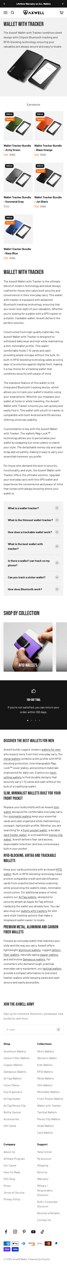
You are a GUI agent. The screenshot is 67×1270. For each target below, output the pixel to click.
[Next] (62, 4)
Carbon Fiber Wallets (17, 1058)
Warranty (42, 1178)
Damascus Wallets (15, 1071)
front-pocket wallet (35, 830)
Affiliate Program (14, 1158)
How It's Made (12, 1172)
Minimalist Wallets (48, 1091)
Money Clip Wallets (48, 1119)
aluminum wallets (30, 950)
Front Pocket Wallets (50, 1098)
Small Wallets (45, 1125)
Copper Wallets (13, 1064)
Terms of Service (14, 1192)
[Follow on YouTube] (33, 1231)
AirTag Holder (12, 1098)
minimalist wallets (20, 816)
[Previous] (4, 4)
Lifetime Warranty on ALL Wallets (33, 3)
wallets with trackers (34, 910)
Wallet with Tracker (49, 1105)
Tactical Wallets (47, 1112)
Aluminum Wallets (15, 1051)
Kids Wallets (45, 1064)
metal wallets (12, 758)
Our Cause (10, 1165)
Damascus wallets (34, 959)
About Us (9, 1151)
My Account (44, 1158)
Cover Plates (11, 1085)
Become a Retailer (48, 1213)
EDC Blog (9, 1178)
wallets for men (51, 749)
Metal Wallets (45, 1078)
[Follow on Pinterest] (24, 1231)
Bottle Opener (12, 1112)
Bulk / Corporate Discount (47, 1204)
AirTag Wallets (13, 1078)
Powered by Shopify (39, 1259)
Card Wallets (45, 1132)
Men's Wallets (45, 1051)
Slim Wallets (44, 1085)
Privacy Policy (12, 1199)
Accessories (11, 1119)
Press (7, 1185)
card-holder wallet (15, 834)
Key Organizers (13, 1091)
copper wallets (48, 954)
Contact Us (44, 1220)
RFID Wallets (45, 1071)
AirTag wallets (27, 897)
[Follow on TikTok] (42, 1231)
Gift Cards (10, 1125)
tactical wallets (52, 968)
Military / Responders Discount (45, 1190)
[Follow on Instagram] (15, 1231)
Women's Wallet (47, 1058)
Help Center (44, 1151)
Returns (42, 1172)
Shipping (42, 1165)
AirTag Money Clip (15, 1105)
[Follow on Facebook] (6, 1231)
